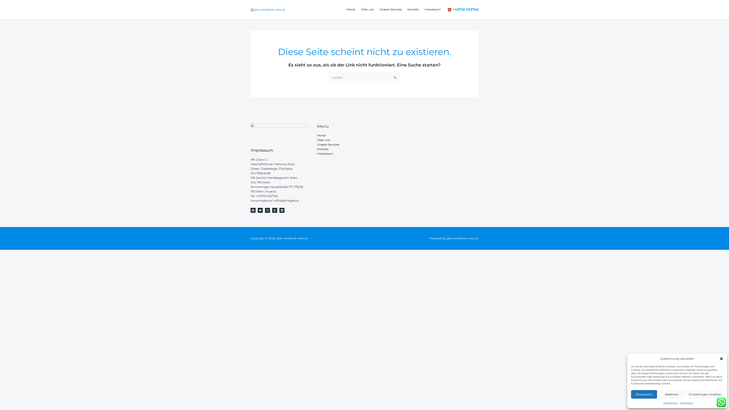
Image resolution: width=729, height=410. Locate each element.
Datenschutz (670, 402)
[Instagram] (267, 210)
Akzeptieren (644, 394)
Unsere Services (390, 9)
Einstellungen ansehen (705, 394)
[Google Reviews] (274, 210)
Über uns (367, 9)
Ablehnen (672, 394)
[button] (721, 359)
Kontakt (413, 9)
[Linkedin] (281, 210)
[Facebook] (253, 210)
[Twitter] (260, 210)
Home (350, 9)
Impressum (686, 402)
